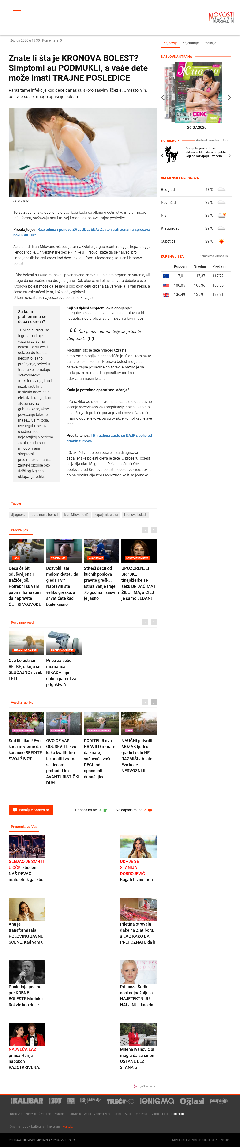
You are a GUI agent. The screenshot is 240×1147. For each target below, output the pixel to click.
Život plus (45, 1114)
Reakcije (209, 43)
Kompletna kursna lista (215, 256)
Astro (226, 140)
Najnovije (170, 43)
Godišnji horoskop (208, 140)
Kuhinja (59, 1114)
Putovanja (74, 1114)
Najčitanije (190, 43)
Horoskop (177, 1114)
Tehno (118, 1114)
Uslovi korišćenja (33, 1126)
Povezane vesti (22, 622)
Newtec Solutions (203, 1140)
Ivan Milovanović (76, 515)
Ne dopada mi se (131, 810)
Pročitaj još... (21, 530)
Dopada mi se (88, 810)
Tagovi (16, 503)
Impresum (53, 1126)
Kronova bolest (135, 515)
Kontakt (68, 1126)
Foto (165, 1114)
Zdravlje (31, 1114)
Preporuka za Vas (24, 826)
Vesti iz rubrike (22, 702)
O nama (15, 1126)
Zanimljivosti (102, 1114)
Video (155, 1114)
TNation (224, 1140)
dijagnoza (18, 515)
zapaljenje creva (106, 515)
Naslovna (16, 1114)
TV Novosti (141, 1114)
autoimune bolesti (45, 515)
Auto (128, 1114)
